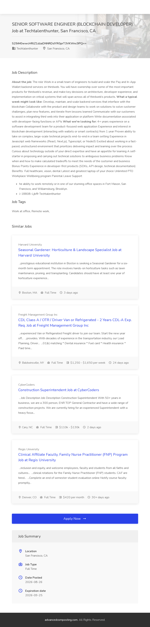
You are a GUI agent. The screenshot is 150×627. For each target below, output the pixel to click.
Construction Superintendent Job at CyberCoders (58, 389)
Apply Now (72, 518)
